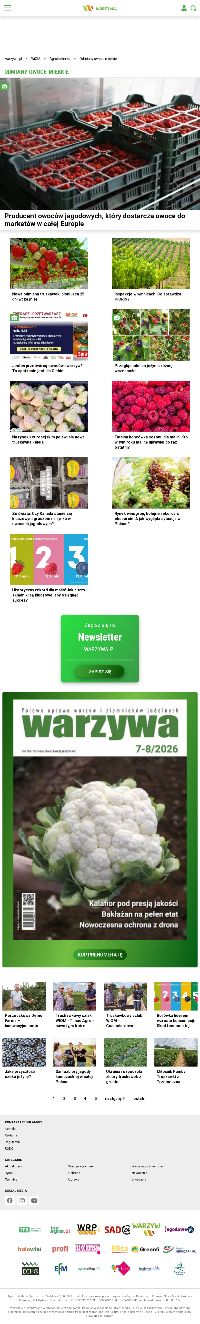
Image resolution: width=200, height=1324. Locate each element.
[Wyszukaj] (193, 8)
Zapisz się (100, 671)
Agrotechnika (60, 59)
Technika (11, 1179)
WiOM (35, 59)
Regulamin (12, 1142)
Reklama (11, 1135)
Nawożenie (139, 1173)
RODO (9, 1148)
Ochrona (74, 1173)
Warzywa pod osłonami (148, 1166)
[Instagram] (22, 1200)
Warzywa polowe (80, 1166)
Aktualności (13, 1166)
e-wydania (139, 1179)
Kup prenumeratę (100, 955)
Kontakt (10, 1129)
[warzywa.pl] (100, 8)
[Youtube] (34, 1200)
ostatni (140, 1098)
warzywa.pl (13, 59)
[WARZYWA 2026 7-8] (100, 820)
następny (114, 1098)
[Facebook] (10, 1200)
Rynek (9, 1173)
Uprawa (73, 1179)
